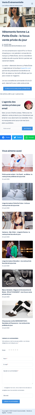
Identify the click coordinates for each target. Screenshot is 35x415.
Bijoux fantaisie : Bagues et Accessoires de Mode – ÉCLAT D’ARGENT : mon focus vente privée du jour (17, 292)
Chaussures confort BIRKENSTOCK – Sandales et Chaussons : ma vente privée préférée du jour (16, 323)
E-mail (5, 364)
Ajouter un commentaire (10, 371)
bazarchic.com (26, 68)
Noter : (4, 350)
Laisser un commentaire (11, 401)
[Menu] (32, 3)
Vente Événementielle (12, 2)
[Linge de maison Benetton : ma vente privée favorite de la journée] (17, 249)
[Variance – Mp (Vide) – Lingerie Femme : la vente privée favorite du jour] (17, 220)
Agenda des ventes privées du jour (15, 46)
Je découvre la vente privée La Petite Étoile (17, 88)
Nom (5, 358)
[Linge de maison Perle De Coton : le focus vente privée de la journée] (17, 191)
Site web (5, 395)
